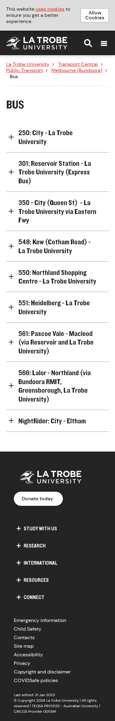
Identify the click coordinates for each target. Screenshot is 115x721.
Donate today (37, 498)
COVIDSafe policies (36, 680)
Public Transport (24, 70)
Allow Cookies (94, 15)
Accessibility (28, 654)
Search (88, 43)
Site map (24, 646)
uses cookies (50, 9)
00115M (49, 711)
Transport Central (78, 64)
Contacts (24, 637)
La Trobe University (27, 64)
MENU (104, 43)
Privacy (22, 663)
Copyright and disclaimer (42, 672)
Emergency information (40, 620)
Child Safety (27, 629)
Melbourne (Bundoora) (77, 70)
